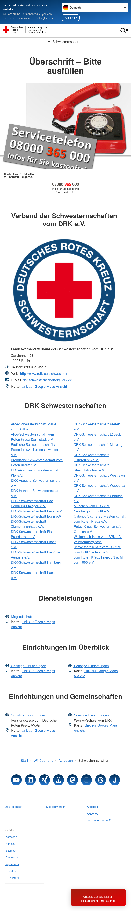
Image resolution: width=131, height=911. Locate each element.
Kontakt (10, 844)
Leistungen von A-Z (99, 820)
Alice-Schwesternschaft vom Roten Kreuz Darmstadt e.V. (32, 437)
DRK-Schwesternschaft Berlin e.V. (36, 511)
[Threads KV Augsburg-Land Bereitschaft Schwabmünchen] (100, 779)
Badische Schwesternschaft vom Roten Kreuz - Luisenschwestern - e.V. (36, 449)
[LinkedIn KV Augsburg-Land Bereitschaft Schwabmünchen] (30, 779)
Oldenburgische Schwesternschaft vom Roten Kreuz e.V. (100, 519)
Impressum (12, 864)
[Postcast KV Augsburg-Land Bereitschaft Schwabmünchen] (114, 779)
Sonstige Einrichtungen (28, 665)
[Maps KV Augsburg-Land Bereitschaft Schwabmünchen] (58, 779)
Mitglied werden (56, 807)
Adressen (11, 837)
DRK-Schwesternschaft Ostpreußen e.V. (91, 457)
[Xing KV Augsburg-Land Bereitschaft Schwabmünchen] (44, 779)
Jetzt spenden (13, 807)
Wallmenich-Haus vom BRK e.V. (98, 536)
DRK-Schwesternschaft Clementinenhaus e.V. (28, 524)
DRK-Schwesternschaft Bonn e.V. (36, 516)
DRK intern (12, 878)
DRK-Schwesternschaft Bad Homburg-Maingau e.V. (32, 503)
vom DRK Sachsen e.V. (91, 551)
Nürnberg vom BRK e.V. (92, 511)
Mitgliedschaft (21, 616)
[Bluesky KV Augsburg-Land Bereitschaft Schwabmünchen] (86, 779)
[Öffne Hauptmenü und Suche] (124, 30)
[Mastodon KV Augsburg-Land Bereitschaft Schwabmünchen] (72, 779)
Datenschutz (13, 857)
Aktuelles (92, 813)
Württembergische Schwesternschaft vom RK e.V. (97, 544)
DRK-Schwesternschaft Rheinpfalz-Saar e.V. (91, 467)
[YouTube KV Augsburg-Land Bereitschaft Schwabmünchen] (16, 779)
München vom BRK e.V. (92, 505)
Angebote (93, 807)
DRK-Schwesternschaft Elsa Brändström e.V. (32, 534)
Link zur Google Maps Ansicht (44, 386)
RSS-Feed (11, 871)
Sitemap (10, 850)
